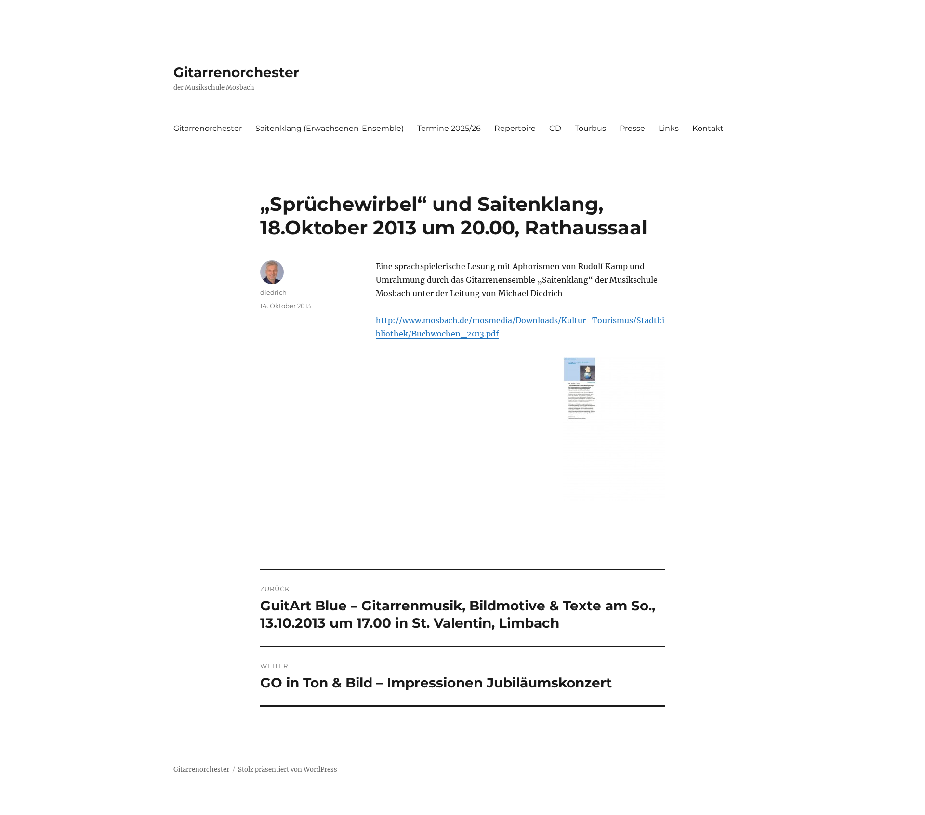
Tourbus (590, 128)
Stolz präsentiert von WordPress (287, 769)
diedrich (273, 292)
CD (555, 128)
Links (669, 128)
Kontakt (708, 128)
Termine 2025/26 (449, 128)
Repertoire (515, 128)
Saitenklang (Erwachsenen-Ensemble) (329, 128)
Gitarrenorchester (236, 72)
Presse (632, 128)
